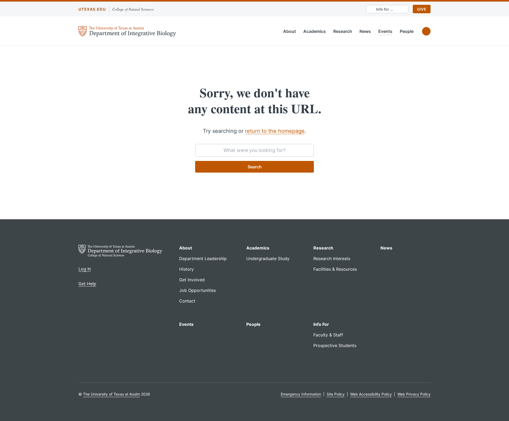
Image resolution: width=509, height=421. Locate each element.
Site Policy (336, 394)
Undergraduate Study (267, 258)
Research (342, 31)
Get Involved (192, 279)
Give (421, 9)
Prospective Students (334, 345)
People (407, 31)
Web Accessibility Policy (371, 394)
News (365, 31)
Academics (314, 31)
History (186, 269)
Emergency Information (301, 394)
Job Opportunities (197, 290)
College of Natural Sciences (132, 9)
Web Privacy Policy (414, 394)
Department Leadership (203, 258)
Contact (187, 301)
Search (255, 166)
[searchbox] (254, 150)
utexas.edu (92, 9)
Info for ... (384, 9)
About (289, 31)
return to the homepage (275, 131)
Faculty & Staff (328, 334)
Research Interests (331, 258)
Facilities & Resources (335, 269)
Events (385, 31)
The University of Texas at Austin (111, 394)
